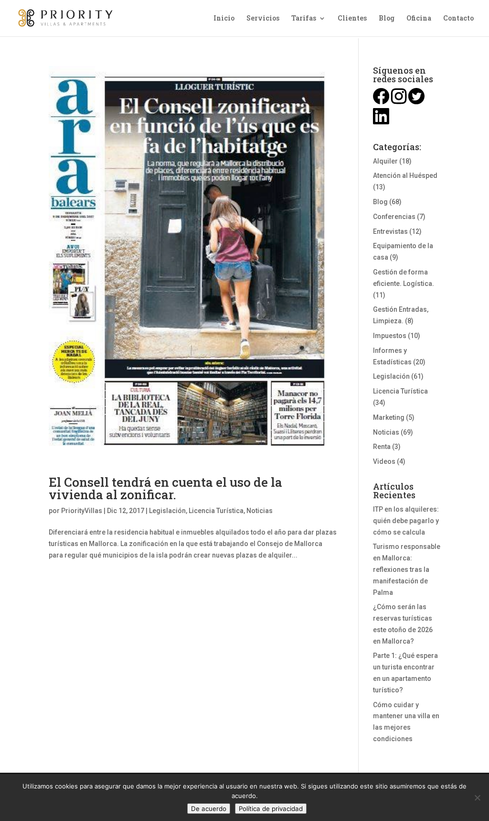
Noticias (259, 510)
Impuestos (389, 335)
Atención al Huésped (405, 175)
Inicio (223, 18)
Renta (382, 446)
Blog (386, 18)
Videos (384, 461)
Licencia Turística (216, 510)
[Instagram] (399, 102)
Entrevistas (390, 231)
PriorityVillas (81, 510)
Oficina (418, 18)
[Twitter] (416, 102)
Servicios (262, 18)
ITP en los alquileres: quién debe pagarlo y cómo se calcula (406, 520)
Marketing (388, 417)
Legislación (167, 510)
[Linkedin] (381, 122)
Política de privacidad (271, 808)
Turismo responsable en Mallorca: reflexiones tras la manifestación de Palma (406, 569)
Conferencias (394, 216)
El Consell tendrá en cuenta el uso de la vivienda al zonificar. (165, 488)
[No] (477, 797)
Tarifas (303, 18)
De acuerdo (208, 808)
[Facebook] (381, 102)
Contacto (458, 18)
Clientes (352, 18)
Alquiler (385, 161)
